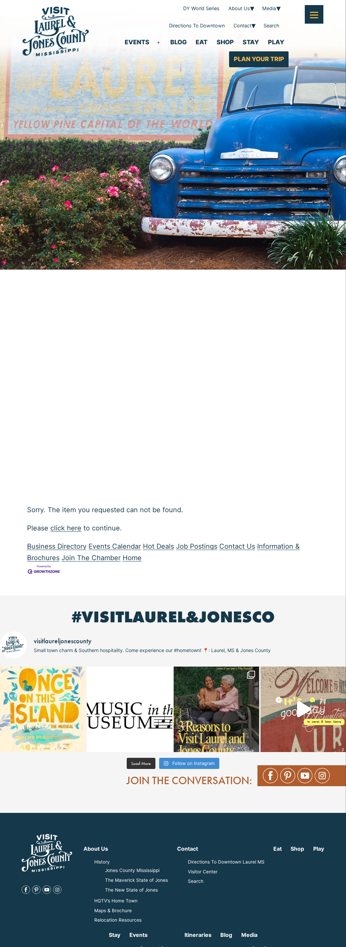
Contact (242, 25)
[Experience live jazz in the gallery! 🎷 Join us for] (129, 709)
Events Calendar (115, 546)
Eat (201, 42)
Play (276, 42)
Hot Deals (158, 546)
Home (132, 558)
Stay (251, 42)
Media (269, 8)
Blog (178, 42)
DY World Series (201, 8)
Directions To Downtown (197, 25)
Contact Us (237, 546)
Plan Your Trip (259, 59)
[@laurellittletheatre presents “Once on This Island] (42, 709)
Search (271, 25)
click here (65, 528)
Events (137, 42)
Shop (225, 42)
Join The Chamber (91, 558)
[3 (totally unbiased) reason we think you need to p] (216, 709)
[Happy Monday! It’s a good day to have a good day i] (303, 709)
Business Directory (56, 546)
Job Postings (196, 546)
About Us (239, 8)
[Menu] (314, 14)
